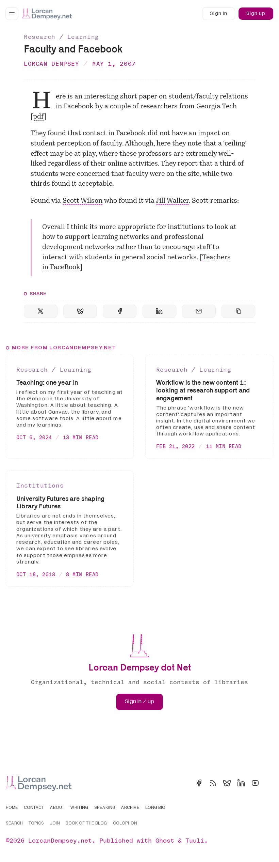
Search (14, 823)
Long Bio (155, 808)
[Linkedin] (241, 783)
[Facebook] (199, 783)
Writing (79, 808)
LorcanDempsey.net (60, 840)
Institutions (40, 485)
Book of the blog (86, 823)
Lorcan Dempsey (51, 63)
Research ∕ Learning (61, 36)
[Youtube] (255, 783)
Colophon (125, 823)
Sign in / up (139, 701)
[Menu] (12, 13)
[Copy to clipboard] (238, 311)
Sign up (255, 13)
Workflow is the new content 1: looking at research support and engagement (203, 390)
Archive (130, 808)
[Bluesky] (227, 783)
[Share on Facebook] (119, 311)
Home (12, 808)
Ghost (164, 840)
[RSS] (213, 783)
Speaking (104, 808)
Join (55, 823)
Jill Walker (172, 201)
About (57, 808)
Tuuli (194, 840)
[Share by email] (199, 311)
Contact (34, 808)
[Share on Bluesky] (80, 311)
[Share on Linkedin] (159, 311)
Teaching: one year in (47, 382)
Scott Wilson (82, 201)
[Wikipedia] (269, 783)
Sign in (218, 13)
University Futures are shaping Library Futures (60, 502)
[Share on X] (41, 311)
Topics (36, 823)
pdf (38, 116)
